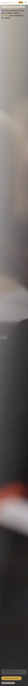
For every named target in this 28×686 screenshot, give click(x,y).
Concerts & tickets (8, 683)
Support (20, 2)
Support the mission (11, 678)
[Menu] (25, 2)
